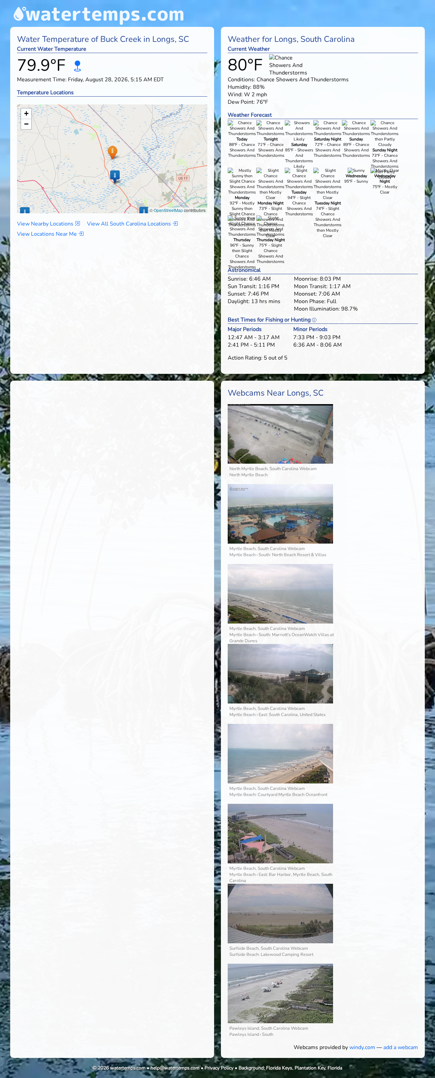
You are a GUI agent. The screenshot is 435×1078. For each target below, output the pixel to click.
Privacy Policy (219, 1068)
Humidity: (239, 87)
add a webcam (400, 1047)
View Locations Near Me (47, 234)
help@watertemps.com (175, 1068)
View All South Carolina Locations (129, 224)
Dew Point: (241, 102)
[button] (112, 152)
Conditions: (241, 79)
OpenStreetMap (168, 210)
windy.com (362, 1047)
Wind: (235, 94)
